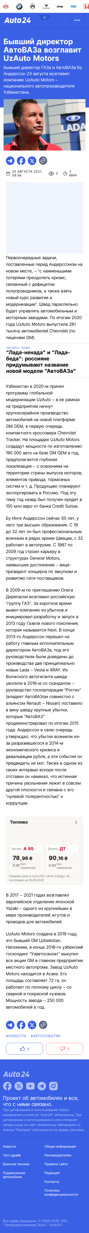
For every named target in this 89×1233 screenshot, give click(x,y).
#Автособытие (46, 1036)
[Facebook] (7, 1086)
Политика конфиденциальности (61, 1193)
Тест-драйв (12, 1155)
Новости (9, 1147)
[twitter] (32, 160)
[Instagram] (53, 1086)
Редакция (52, 1173)
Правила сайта (56, 1164)
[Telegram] (41, 1086)
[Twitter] (18, 1086)
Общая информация (60, 1147)
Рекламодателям (58, 1155)
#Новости (16, 1036)
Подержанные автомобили (14, 1175)
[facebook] (21, 160)
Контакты (52, 1182)
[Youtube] (30, 1086)
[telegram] (10, 160)
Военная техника (16, 1164)
